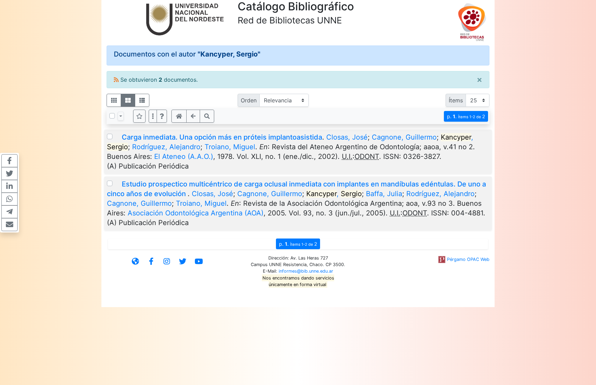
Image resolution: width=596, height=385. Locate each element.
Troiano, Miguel (230, 147)
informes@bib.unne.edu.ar (306, 271)
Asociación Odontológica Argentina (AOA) (196, 213)
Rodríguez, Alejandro (166, 147)
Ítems (456, 100)
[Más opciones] (153, 116)
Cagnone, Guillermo (404, 137)
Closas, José (347, 137)
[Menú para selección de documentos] (121, 116)
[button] (162, 116)
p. (466, 116)
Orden (249, 100)
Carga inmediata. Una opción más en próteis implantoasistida (222, 137)
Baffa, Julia (384, 194)
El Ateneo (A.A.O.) (183, 156)
